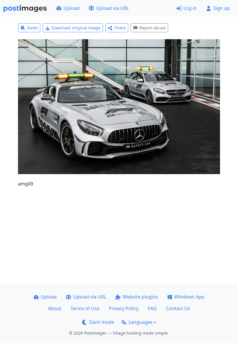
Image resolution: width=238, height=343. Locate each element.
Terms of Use (85, 308)
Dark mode (101, 322)
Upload (72, 8)
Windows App (189, 297)
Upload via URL (112, 8)
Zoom (32, 28)
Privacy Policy (123, 308)
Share (120, 28)
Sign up (221, 8)
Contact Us (178, 308)
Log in (190, 8)
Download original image (75, 28)
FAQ (152, 308)
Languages (141, 322)
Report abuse (152, 28)
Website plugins (140, 297)
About (54, 308)
